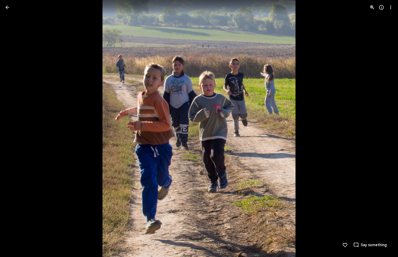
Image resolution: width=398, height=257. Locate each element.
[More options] (390, 7)
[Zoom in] (372, 7)
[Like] (345, 245)
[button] (12, 128)
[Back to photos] (7, 7)
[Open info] (381, 7)
